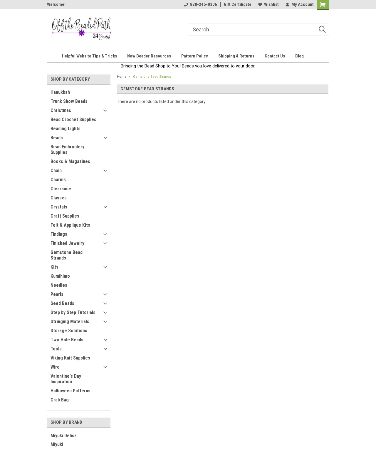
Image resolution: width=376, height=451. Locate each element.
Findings (59, 234)
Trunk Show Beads (69, 101)
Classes (59, 198)
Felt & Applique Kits (70, 225)
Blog (299, 56)
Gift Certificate (237, 4)
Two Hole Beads (67, 340)
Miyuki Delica (64, 435)
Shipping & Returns (236, 56)
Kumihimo (60, 276)
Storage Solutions (69, 330)
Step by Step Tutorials (73, 312)
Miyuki (57, 444)
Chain (56, 170)
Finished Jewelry (67, 243)
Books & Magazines (70, 161)
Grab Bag (60, 400)
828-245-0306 (203, 4)
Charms (58, 179)
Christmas (61, 110)
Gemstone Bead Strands (67, 255)
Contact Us (275, 56)
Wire (55, 367)
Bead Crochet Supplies (73, 119)
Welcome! (56, 4)
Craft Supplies (65, 216)
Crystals (59, 207)
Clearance (61, 188)
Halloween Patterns (70, 391)
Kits (54, 267)
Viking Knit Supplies (70, 358)
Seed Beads (62, 303)
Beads (57, 137)
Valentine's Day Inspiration (66, 378)
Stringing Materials (70, 321)
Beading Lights (65, 128)
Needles (59, 285)
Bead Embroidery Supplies (67, 149)
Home (122, 77)
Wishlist (271, 4)
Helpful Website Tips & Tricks (89, 56)
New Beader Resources (149, 56)
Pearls (57, 294)
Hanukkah (60, 92)
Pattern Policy (194, 56)
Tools (56, 349)
